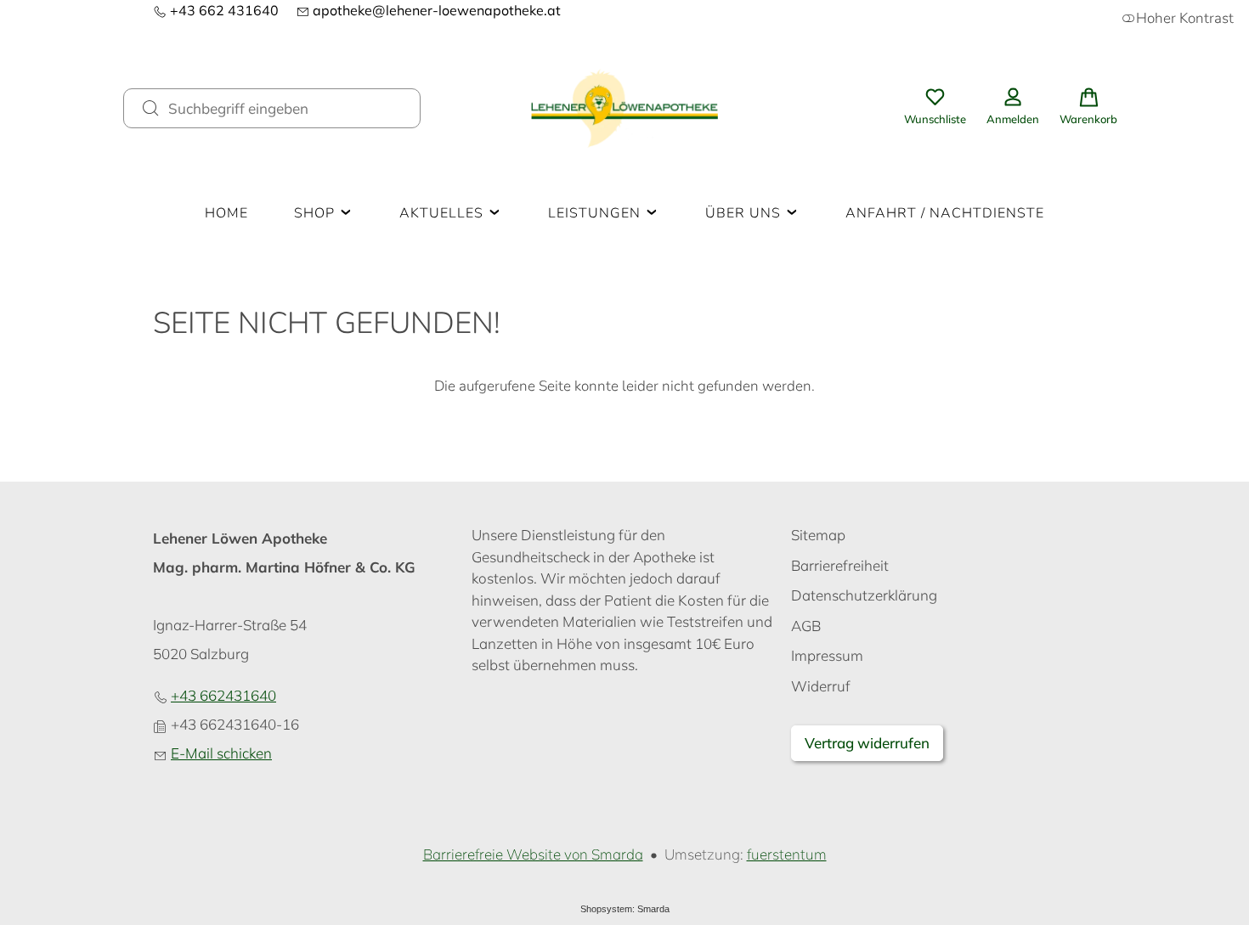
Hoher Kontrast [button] (1185, 18)
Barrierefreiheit (840, 565)
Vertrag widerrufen (867, 743)
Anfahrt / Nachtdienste (944, 213)
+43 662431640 (223, 695)
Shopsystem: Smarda (625, 909)
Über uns (745, 213)
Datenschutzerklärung (864, 595)
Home (226, 213)
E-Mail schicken (221, 753)
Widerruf (821, 686)
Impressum (827, 655)
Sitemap (818, 535)
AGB (806, 626)
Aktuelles (443, 213)
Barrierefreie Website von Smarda (533, 854)
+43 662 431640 (216, 10)
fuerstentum (787, 854)
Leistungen (596, 213)
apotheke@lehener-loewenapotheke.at (428, 10)
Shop (316, 213)
